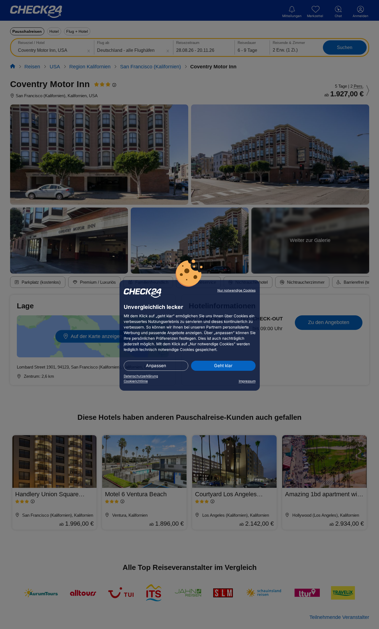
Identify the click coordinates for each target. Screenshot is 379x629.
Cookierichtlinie (136, 381)
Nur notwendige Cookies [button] (236, 290)
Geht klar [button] (223, 365)
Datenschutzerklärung (141, 376)
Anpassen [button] (156, 365)
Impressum (247, 381)
